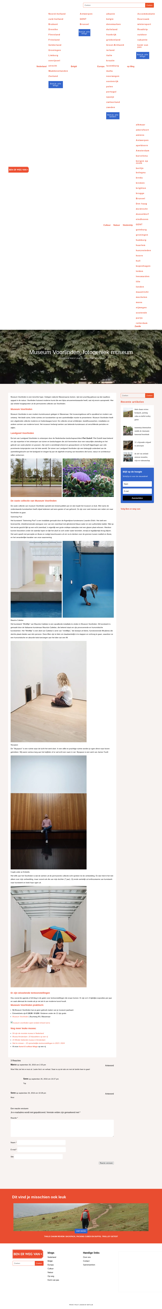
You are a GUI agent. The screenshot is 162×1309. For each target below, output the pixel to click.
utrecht (52, 66)
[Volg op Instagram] (76, 5)
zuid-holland (55, 19)
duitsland (112, 29)
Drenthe (53, 29)
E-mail (14, 1150)
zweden (110, 107)
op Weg (130, 66)
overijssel (54, 61)
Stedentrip (128, 225)
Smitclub (90, 1304)
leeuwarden (143, 276)
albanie (110, 14)
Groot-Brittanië (115, 45)
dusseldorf (142, 214)
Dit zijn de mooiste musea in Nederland (28, 1033)
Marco (14, 1065)
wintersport (144, 24)
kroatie (110, 61)
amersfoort (142, 130)
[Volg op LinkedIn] (138, 514)
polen (109, 87)
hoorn (139, 256)
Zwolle (138, 326)
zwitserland (113, 102)
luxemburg (112, 66)
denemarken (113, 24)
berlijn (140, 168)
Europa (100, 66)
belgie (110, 19)
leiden (139, 271)
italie (109, 55)
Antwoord (109, 1065)
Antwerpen (86, 14)
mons (139, 302)
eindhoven (142, 219)
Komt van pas (81, 1231)
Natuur (116, 225)
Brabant (53, 24)
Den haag (141, 204)
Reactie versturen (106, 1163)
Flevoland (54, 35)
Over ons (87, 1257)
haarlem (140, 245)
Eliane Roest (70, 358)
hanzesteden (143, 250)
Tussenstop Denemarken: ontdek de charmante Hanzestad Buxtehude (143, 431)
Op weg (51, 1276)
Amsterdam (142, 151)
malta (109, 71)
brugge (140, 193)
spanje (110, 97)
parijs (139, 318)
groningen (142, 235)
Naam (14, 1142)
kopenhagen (143, 266)
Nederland (42, 66)
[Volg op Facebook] (123, 514)
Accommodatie (146, 14)
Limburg (53, 55)
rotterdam (142, 323)
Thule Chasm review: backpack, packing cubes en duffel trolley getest (81, 1236)
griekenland (113, 40)
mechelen (141, 297)
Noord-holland (57, 14)
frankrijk (111, 35)
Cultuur (107, 225)
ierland (110, 50)
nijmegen (141, 308)
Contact (86, 1261)
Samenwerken (89, 1265)
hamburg (141, 240)
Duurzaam (143, 19)
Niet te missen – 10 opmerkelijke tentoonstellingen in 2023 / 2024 (38, 1043)
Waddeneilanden (58, 71)
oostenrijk (112, 81)
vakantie (142, 40)
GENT (83, 19)
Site (12, 1157)
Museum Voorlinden (20, 1017)
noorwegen (112, 76)
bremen (140, 183)
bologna (141, 173)
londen (140, 287)
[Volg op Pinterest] (133, 514)
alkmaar (140, 125)
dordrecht (142, 209)
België (74, 66)
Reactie (14, 1118)
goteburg (141, 230)
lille (138, 282)
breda (139, 178)
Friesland (54, 40)
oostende (141, 313)
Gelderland (55, 45)
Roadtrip (142, 29)
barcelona (142, 156)
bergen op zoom (142, 162)
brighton (141, 188)
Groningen (54, 50)
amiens (140, 135)
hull (138, 261)
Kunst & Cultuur (96, 358)
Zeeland (53, 76)
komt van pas (142, 46)
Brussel (84, 24)
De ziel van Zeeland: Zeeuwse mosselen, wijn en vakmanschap (142, 457)
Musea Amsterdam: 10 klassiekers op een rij (30, 1037)
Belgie (50, 1261)
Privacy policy (74, 1304)
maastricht (142, 292)
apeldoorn (142, 146)
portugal (111, 92)
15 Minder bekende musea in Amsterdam (28, 1040)
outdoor (142, 35)
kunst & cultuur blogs (28, 1046)
